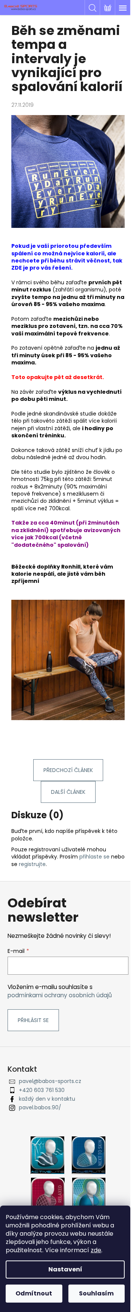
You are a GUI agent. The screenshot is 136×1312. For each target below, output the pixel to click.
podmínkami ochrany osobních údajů (60, 995)
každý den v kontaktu (47, 1099)
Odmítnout (33, 1293)
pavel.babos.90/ (40, 1107)
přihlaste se (94, 856)
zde (96, 1250)
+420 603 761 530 (42, 1090)
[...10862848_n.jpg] (68, 171)
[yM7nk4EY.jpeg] (68, 659)
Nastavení (65, 1269)
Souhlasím (96, 1293)
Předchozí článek (68, 770)
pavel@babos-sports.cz (50, 1081)
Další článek (68, 792)
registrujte (32, 864)
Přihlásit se (33, 1020)
